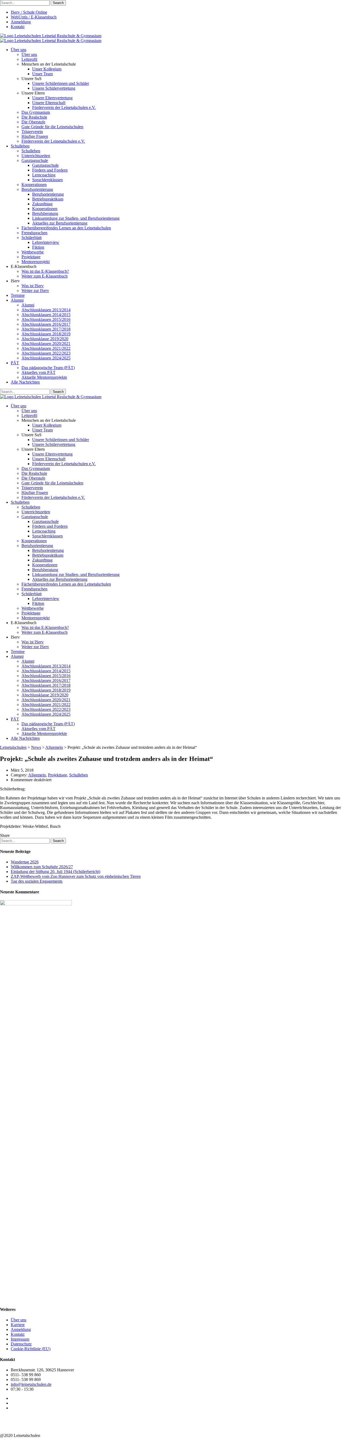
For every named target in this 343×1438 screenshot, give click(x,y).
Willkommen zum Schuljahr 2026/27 (42, 866)
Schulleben (20, 146)
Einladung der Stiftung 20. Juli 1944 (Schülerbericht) (55, 871)
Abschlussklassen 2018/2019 (45, 334)
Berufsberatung (45, 213)
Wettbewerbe (32, 252)
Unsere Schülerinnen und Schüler (60, 83)
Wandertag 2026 (25, 862)
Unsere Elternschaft (48, 102)
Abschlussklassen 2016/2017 (45, 324)
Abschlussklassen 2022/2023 (45, 353)
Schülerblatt (31, 237)
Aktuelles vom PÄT (38, 372)
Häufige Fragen (34, 136)
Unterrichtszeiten (35, 155)
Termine (18, 295)
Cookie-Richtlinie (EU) (30, 1348)
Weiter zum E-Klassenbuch (44, 276)
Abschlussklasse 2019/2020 (44, 338)
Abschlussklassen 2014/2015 (45, 314)
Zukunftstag (42, 204)
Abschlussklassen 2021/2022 (45, 348)
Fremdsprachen (34, 232)
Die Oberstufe (33, 122)
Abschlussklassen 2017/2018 (45, 329)
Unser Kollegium (46, 69)
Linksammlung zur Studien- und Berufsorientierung (76, 218)
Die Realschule (34, 117)
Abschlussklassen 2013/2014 (45, 310)
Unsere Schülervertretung (53, 88)
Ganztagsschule (34, 160)
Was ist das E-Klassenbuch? (45, 271)
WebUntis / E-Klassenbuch (34, 17)
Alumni (17, 300)
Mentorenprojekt (35, 261)
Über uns (18, 49)
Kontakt (17, 26)
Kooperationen (34, 184)
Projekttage (30, 257)
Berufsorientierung (37, 189)
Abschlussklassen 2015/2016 (45, 319)
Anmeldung (21, 22)
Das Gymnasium (35, 112)
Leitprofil (29, 59)
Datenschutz (21, 1344)
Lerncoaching (43, 175)
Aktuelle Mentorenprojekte (44, 377)
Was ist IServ (32, 285)
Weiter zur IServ (35, 290)
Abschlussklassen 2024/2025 (45, 358)
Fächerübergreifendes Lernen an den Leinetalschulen (66, 228)
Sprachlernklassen (47, 179)
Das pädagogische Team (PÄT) (48, 367)
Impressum (20, 1339)
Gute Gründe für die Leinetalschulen (52, 126)
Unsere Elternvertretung (52, 98)
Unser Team (42, 73)
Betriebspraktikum (47, 199)
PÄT (15, 363)
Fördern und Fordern (50, 170)
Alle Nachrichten (25, 382)
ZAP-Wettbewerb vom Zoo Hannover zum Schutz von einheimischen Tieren (76, 876)
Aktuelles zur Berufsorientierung (59, 223)
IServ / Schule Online (29, 12)
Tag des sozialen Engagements (36, 881)
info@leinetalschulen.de (31, 1384)
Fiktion (38, 247)
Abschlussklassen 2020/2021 (45, 343)
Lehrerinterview (45, 242)
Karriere (18, 1324)
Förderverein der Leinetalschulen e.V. (64, 107)
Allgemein (37, 775)
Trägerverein (32, 131)
